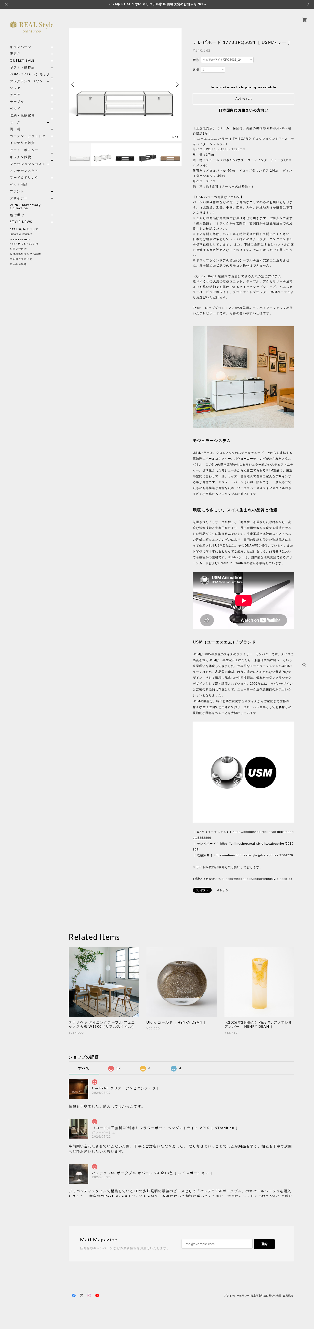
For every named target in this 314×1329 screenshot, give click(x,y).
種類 (196, 60)
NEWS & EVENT (21, 234)
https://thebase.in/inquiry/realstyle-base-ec (259, 879)
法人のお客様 (18, 264)
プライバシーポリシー (236, 1295)
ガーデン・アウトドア (28, 136)
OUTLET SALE (22, 60)
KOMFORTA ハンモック (30, 74)
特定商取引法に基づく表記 (266, 1295)
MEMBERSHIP (20, 239)
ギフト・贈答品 (22, 67)
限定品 (15, 53)
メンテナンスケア (24, 170)
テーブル (17, 101)
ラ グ (15, 122)
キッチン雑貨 (32, 157)
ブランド (17, 191)
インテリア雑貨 (32, 142)
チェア (17, 94)
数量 (196, 69)
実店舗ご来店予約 (21, 258)
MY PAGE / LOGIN (25, 243)
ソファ (24, 88)
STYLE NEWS (21, 221)
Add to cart (244, 98)
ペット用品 (19, 184)
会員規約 (288, 1295)
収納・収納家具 (32, 115)
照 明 (15, 129)
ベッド (15, 108)
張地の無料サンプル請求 (25, 253)
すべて (84, 1068)
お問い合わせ (18, 248)
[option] (125, 84)
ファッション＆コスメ (28, 163)
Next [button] (177, 85)
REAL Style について (24, 229)
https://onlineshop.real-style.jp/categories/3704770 (253, 855)
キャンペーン (20, 46)
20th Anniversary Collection (25, 206)
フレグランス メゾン (26, 81)
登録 (264, 1244)
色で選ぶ (17, 215)
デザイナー (19, 198)
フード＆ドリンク (24, 177)
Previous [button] (73, 85)
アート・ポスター (32, 150)
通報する (222, 890)
